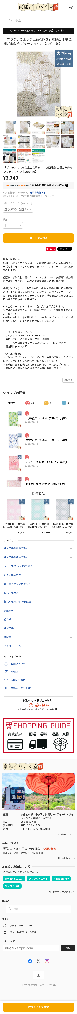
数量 (5, 219)
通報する (68, 380)
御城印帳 (9, 628)
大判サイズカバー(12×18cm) (17, 203)
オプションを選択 (38, 1007)
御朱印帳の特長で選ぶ (16, 557)
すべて (11, 403)
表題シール (10, 610)
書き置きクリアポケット (17, 584)
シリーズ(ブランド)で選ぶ (18, 566)
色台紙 (7, 619)
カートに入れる (39, 238)
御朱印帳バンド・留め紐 (17, 601)
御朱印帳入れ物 (12, 575)
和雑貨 (7, 637)
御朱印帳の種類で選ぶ (16, 548)
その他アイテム (12, 646)
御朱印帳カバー (12, 593)
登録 (68, 948)
